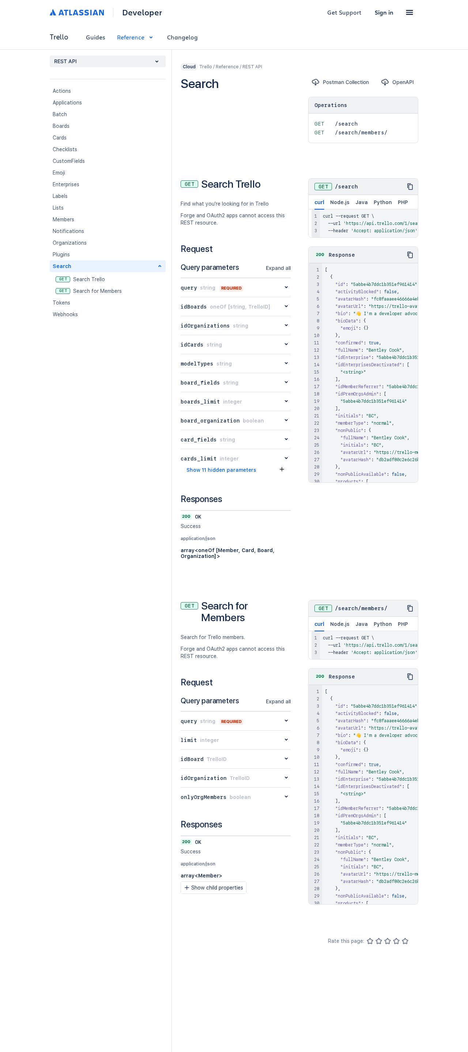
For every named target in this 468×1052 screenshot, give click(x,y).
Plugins (61, 254)
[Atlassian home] (77, 12)
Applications (67, 103)
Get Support (344, 12)
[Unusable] (370, 941)
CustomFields (69, 161)
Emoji (59, 173)
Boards (61, 126)
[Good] (396, 941)
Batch (60, 114)
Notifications (68, 231)
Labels (60, 196)
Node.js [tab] (340, 202)
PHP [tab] (403, 202)
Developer (142, 12)
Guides (95, 37)
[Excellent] (405, 941)
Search (62, 266)
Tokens (61, 303)
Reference (130, 37)
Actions (62, 91)
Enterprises (66, 184)
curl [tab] (319, 202)
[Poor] (378, 941)
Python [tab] (383, 202)
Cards (60, 138)
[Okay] (387, 941)
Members (63, 219)
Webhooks (65, 314)
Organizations (70, 243)
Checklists (65, 149)
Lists (58, 208)
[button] (409, 12)
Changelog (182, 37)
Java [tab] (361, 202)
